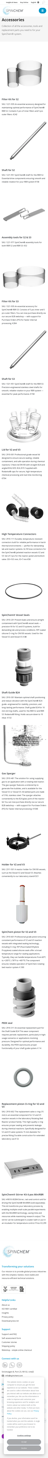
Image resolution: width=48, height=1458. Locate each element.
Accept (24, 1442)
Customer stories (9, 1342)
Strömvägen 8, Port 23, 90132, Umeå (18, 1371)
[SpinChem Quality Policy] (14, 1289)
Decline (24, 1448)
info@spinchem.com (14, 1375)
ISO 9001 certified (9, 1309)
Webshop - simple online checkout (17, 1350)
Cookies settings (24, 1435)
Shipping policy (8, 1346)
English (33, 2)
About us (6, 1305)
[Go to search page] (43, 2)
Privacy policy (7, 1317)
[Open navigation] (42, 10)
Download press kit (10, 1321)
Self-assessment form (11, 1338)
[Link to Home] (20, 10)
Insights (5, 1313)
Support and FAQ (9, 1334)
